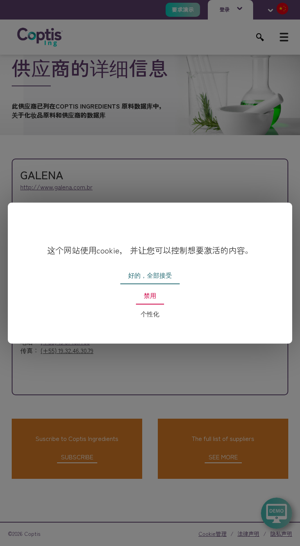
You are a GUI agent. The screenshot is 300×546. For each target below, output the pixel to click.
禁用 (150, 296)
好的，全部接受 (150, 275)
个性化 (150, 314)
